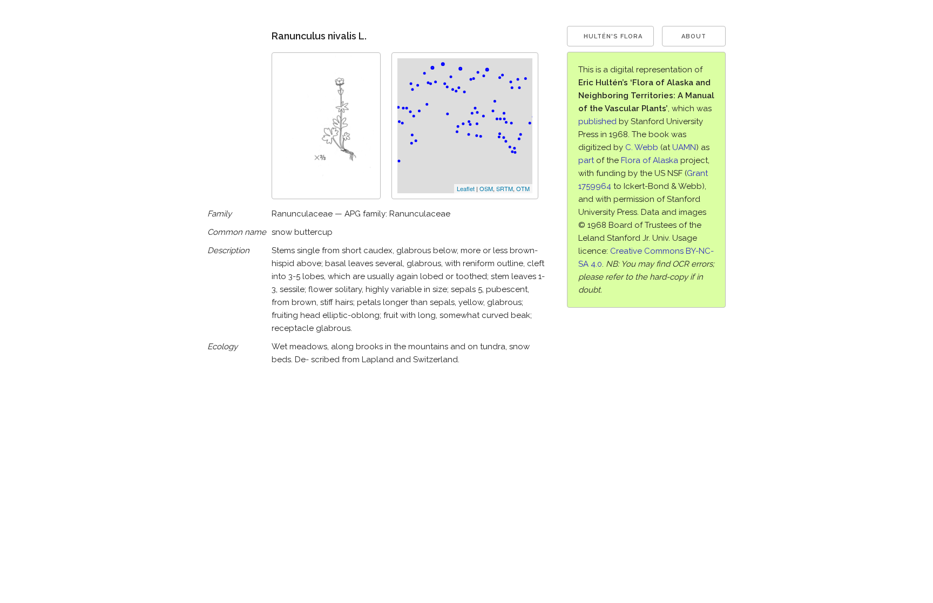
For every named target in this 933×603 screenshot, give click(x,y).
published (597, 121)
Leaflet (466, 188)
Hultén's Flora (613, 36)
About (693, 36)
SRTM (504, 188)
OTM (523, 188)
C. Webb (641, 147)
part (586, 160)
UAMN (684, 147)
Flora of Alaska (649, 160)
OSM (486, 188)
